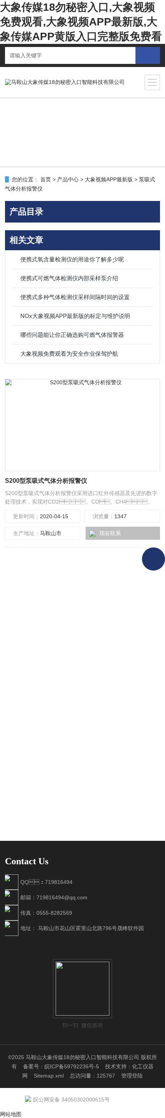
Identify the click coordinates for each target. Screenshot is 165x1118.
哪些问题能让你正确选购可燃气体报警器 (72, 334)
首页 (45, 179)
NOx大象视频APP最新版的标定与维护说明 (75, 316)
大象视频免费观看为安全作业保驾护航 (69, 353)
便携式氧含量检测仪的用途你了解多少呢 (72, 259)
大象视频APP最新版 (109, 179)
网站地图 (10, 1114)
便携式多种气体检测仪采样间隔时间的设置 (75, 297)
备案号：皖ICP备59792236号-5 (61, 1066)
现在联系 (110, 533)
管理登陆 (132, 1076)
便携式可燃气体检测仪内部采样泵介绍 (69, 278)
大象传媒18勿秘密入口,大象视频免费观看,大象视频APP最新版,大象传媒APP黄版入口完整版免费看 (81, 21)
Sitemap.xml (49, 1076)
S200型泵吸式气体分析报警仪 (46, 480)
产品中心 (68, 179)
